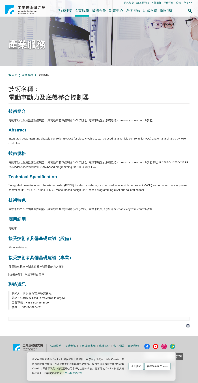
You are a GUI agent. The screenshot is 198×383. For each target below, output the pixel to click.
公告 (178, 2)
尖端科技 (65, 11)
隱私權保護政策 (73, 373)
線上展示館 (142, 2)
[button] (190, 10)
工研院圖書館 (87, 345)
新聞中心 (116, 11)
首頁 (14, 75)
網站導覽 (129, 2)
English (187, 2)
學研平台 (169, 2)
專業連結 (104, 345)
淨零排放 (133, 11)
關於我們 (167, 11)
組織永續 (150, 11)
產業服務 (82, 11)
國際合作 (99, 11)
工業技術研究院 (27, 9)
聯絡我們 (133, 345)
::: (6, 2)
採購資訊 (70, 345)
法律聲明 (55, 345)
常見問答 (119, 345)
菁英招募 (156, 2)
